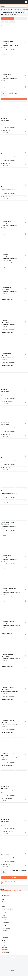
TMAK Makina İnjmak (6, 74)
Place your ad (14, 98)
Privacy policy (5, 930)
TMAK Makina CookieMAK (7, 422)
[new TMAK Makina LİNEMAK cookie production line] (14, 844)
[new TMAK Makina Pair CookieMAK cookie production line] (14, 579)
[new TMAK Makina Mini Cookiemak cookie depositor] (14, 176)
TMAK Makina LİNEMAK (7, 853)
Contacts (3, 906)
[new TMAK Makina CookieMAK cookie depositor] (14, 414)
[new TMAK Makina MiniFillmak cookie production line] (14, 678)
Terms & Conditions (6, 928)
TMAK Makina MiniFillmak (7, 522)
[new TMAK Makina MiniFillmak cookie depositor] (14, 513)
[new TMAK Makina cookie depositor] (14, 245)
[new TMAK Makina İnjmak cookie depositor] (14, 65)
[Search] (26, 6)
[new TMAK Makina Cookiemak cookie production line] (14, 612)
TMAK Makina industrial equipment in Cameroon (10, 890)
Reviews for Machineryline (7, 935)
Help (3, 903)
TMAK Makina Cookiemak (7, 456)
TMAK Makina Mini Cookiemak (8, 185)
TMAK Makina (4, 254)
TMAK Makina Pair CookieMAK (8, 588)
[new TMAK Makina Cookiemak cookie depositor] (14, 447)
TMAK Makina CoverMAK (7, 41)
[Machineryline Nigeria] (9, 2)
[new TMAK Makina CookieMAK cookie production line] (14, 777)
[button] (26, 2)
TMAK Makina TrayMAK (7, 152)
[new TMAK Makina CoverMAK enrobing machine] (14, 32)
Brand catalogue (5, 937)
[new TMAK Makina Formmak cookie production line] (14, 645)
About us (3, 901)
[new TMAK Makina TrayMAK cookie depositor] (14, 143)
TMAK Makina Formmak (7, 654)
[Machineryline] (1, 9)
